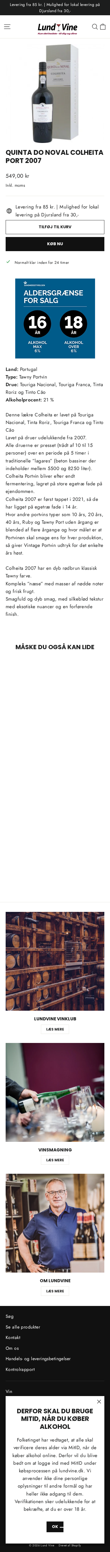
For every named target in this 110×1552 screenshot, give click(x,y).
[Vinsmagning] (55, 1092)
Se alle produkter (23, 1327)
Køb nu (55, 244)
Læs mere (55, 1029)
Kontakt (13, 1337)
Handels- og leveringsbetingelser (38, 1358)
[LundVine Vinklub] (55, 961)
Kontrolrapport (20, 1369)
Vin (9, 1391)
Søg (10, 1316)
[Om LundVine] (55, 1223)
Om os (12, 1348)
